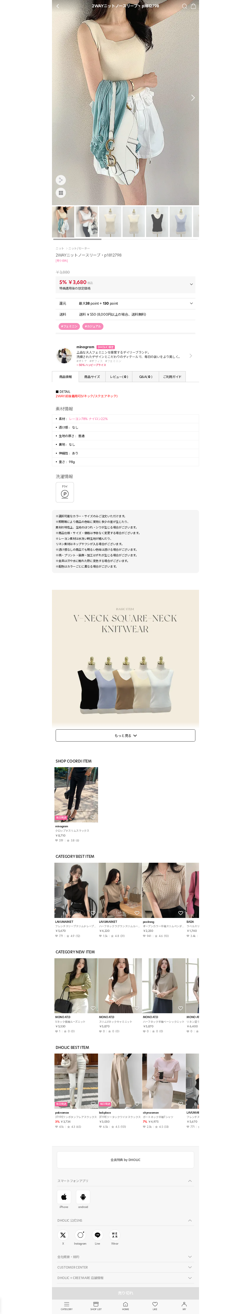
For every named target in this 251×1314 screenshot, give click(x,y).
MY (184, 1309)
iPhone (64, 1207)
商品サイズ (92, 377)
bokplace (105, 1112)
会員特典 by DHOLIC (125, 1160)
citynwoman (151, 1112)
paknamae (62, 1112)
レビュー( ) (119, 377)
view (189, 356)
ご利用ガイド (172, 377)
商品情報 (65, 377)
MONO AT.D (62, 1017)
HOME (125, 1309)
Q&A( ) (145, 377)
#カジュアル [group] (93, 326)
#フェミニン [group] (69, 326)
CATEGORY (66, 1309)
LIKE (155, 1309)
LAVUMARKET (64, 922)
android (83, 1207)
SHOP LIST (95, 1309)
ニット (60, 248)
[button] (192, 98)
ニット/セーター (79, 248)
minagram (61, 826)
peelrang (148, 922)
